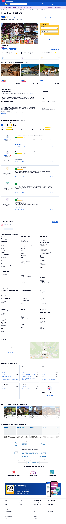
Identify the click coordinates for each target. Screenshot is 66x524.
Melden (16, 228)
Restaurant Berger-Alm (46, 372)
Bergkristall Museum (5, 370)
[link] (42, 4)
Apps (5, 514)
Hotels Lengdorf (41, 445)
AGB (34, 511)
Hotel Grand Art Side (25, 456)
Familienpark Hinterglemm (26, 376)
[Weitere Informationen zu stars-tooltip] (12, 415)
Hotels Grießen (24, 443)
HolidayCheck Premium (9, 513)
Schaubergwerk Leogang (6, 376)
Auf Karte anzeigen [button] (23, 15)
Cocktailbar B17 (4, 388)
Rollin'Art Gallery (25, 393)
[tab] (44, 24)
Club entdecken (50, 7)
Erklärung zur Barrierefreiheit (39, 514)
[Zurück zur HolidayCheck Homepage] (5, 4)
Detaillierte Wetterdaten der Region (33, 462)
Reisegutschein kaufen (8, 511)
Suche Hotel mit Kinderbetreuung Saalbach (46, 454)
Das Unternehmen (51, 502)
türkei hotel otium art (42, 450)
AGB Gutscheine (36, 513)
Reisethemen (50, 509)
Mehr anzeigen (3, 113)
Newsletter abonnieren (8, 509)
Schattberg (4, 372)
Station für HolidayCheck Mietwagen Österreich (48, 291)
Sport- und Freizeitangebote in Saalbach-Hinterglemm (29, 379)
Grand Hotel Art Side (42, 456)
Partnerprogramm (22, 506)
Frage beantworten (9, 228)
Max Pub (3, 393)
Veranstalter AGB (36, 502)
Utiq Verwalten (36, 509)
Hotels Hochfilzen (24, 445)
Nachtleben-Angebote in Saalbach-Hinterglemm (8, 396)
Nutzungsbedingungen (37, 504)
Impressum (35, 518)
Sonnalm (43, 374)
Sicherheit (35, 516)
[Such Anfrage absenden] (26, 4)
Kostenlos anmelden (58, 7)
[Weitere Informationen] (14, 83)
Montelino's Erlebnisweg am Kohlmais (28, 372)
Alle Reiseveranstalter (8, 516)
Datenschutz (36, 506)
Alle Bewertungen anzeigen (29, 213)
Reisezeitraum (43, 26)
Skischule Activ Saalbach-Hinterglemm (28, 374)
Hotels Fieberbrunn (42, 444)
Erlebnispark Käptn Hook (26, 370)
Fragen (21, 19)
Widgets (20, 504)
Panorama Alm (44, 370)
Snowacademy (24, 386)
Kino (3, 386)
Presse (49, 506)
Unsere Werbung (51, 504)
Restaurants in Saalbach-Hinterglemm (48, 379)
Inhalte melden (7, 518)
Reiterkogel (4, 374)
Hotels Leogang (41, 443)
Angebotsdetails (7, 334)
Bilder (17, 19)
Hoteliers (20, 502)
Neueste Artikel (50, 511)
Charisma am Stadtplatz (26, 388)
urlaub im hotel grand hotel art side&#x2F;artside (30, 452)
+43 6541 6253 (10, 352)
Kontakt (6, 504)
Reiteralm (43, 376)
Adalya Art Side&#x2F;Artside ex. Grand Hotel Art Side (30, 453)
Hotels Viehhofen (24, 444)
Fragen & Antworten (8, 506)
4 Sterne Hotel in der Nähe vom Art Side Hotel (29, 450)
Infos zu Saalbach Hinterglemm (27, 454)
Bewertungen (11, 19)
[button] (12, 31)
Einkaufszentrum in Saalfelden (27, 390)
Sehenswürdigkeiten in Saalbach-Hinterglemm (10, 379)
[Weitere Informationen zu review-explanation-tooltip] (14, 17)
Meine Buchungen (8, 502)
